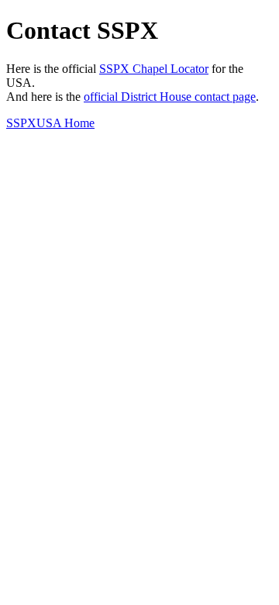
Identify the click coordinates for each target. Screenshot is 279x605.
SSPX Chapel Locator (153, 68)
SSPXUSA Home (50, 123)
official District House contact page (170, 96)
